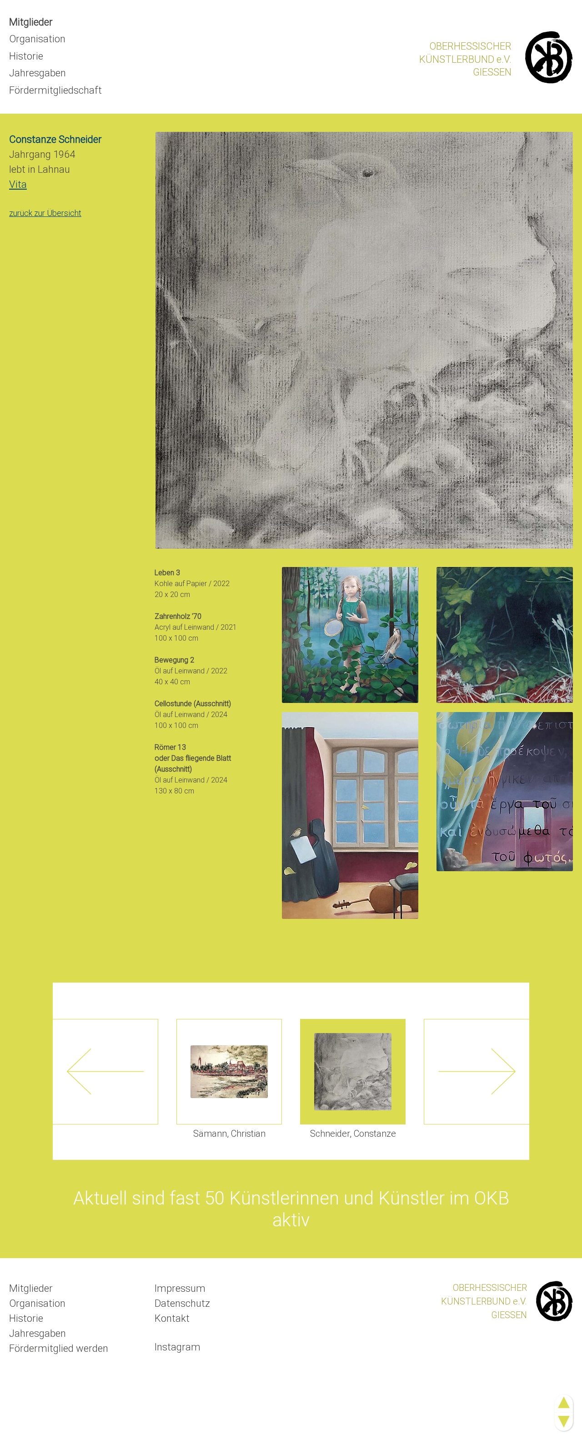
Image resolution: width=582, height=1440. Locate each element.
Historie (26, 56)
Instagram (178, 1347)
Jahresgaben (37, 73)
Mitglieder (31, 22)
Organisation (37, 39)
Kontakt (172, 1318)
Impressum (180, 1288)
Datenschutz (182, 1303)
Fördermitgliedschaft (55, 90)
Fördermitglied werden (58, 1348)
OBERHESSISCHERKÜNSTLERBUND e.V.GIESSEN (465, 59)
